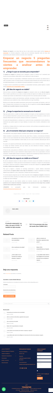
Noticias (5, 25)
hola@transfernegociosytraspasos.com (12, 189)
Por (23, 193)
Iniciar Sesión (8, 273)
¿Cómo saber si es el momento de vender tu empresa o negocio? (17, 256)
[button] (4, 389)
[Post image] (6, 240)
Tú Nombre (5, 284)
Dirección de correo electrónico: (9, 290)
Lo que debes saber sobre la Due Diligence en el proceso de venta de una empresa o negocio (43, 257)
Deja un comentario (35, 193)
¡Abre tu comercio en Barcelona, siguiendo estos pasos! (43, 240)
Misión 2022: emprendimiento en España (43, 248)
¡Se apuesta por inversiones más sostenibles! (18, 239)
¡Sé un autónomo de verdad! (18, 247)
